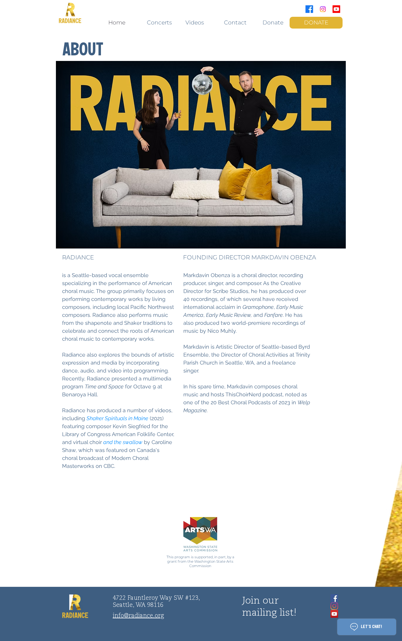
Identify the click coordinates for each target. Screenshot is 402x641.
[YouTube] (334, 614)
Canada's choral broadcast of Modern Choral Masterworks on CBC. (111, 458)
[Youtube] (336, 9)
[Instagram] (323, 9)
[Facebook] (309, 9)
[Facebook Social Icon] (334, 598)
